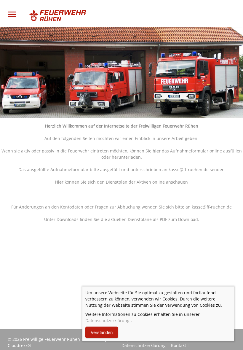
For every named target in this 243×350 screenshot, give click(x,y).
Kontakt (178, 345)
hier (157, 151)
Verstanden (102, 332)
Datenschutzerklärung (144, 345)
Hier (59, 182)
